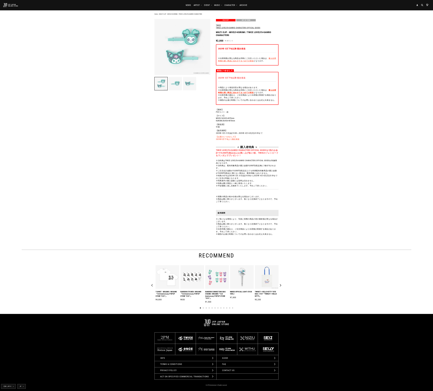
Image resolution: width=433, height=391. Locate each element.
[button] (197, 5)
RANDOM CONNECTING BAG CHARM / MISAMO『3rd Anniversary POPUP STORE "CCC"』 (215, 295)
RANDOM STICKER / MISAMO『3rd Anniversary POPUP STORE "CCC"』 (190, 294)
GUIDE (225, 358)
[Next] (280, 285)
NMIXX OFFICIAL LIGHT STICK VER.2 (241, 293)
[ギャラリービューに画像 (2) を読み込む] (175, 83)
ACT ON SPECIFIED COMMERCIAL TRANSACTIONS (184, 376)
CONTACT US (228, 370)
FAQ (224, 364)
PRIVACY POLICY (168, 370)
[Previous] (152, 285)
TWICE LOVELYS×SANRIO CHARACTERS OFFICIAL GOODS (238, 28)
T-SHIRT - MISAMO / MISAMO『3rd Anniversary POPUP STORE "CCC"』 (166, 294)
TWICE (218, 25)
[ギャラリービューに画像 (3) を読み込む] (189, 83)
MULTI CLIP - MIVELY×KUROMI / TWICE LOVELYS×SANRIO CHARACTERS (180, 14)
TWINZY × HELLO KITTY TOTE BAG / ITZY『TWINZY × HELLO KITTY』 (266, 294)
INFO (162, 358)
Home (156, 14)
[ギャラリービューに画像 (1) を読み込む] (161, 83)
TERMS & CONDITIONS (171, 364)
